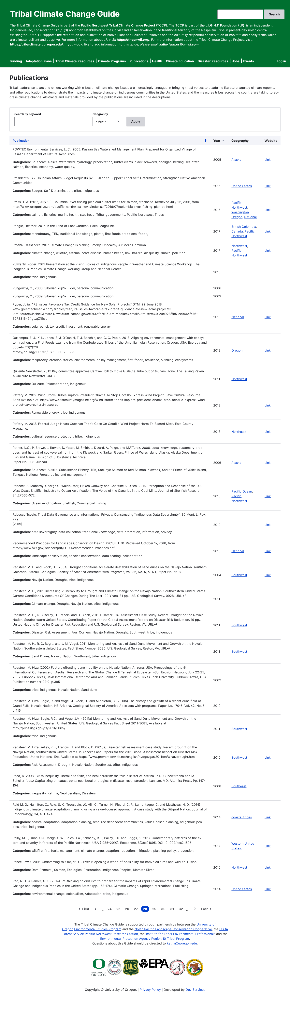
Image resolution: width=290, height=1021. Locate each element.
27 (136, 909)
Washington (240, 212)
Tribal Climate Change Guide (65, 14)
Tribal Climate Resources (74, 61)
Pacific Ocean (241, 491)
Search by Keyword (27, 114)
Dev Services (195, 990)
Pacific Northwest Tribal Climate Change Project (118, 25)
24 (110, 909)
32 (181, 909)
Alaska (236, 160)
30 (164, 909)
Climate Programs (112, 61)
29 (155, 909)
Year (216, 141)
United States (241, 186)
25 (119, 909)
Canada (237, 231)
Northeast (238, 432)
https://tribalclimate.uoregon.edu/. (37, 44)
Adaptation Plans (39, 61)
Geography (100, 114)
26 (128, 909)
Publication (110, 141)
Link (268, 160)
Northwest (239, 246)
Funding (16, 61)
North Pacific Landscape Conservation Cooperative (173, 929)
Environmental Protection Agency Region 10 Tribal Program (144, 939)
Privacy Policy (150, 990)
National (250, 217)
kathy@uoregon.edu (182, 943)
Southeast (238, 786)
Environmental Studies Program (97, 929)
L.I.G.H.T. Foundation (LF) (225, 25)
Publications (139, 61)
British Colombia (243, 227)
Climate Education (180, 61)
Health (157, 61)
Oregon (236, 217)
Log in (281, 61)
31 (173, 909)
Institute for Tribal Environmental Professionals (180, 934)
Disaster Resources (213, 61)
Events (248, 61)
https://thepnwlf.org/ (133, 40)
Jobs (235, 61)
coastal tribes (241, 817)
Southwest (239, 575)
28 (146, 909)
